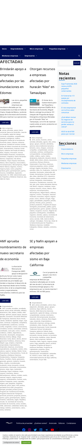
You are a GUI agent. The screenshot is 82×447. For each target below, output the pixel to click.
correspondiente (35, 154)
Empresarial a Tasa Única (38, 164)
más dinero (17, 159)
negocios (3, 379)
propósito (42, 349)
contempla (33, 152)
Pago (53, 199)
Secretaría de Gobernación (45, 217)
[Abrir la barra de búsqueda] (79, 55)
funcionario (40, 172)
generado (3, 361)
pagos (32, 201)
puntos (2, 398)
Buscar (77, 63)
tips (25, 177)
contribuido (3, 331)
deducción (41, 158)
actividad (32, 142)
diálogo (14, 337)
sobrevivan (7, 406)
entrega (47, 323)
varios (23, 408)
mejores (2, 373)
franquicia (14, 357)
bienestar (13, 319)
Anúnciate (53, 423)
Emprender (3, 347)
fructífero (8, 359)
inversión (50, 182)
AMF (24, 312)
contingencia (10, 138)
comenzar (3, 136)
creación (23, 331)
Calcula (2, 321)
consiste (10, 329)
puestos (23, 395)
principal (2, 389)
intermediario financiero (7, 154)
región (16, 400)
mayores (41, 186)
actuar (11, 310)
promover (3, 395)
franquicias (21, 357)
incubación (3, 365)
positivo (22, 385)
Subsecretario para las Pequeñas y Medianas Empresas (13, 176)
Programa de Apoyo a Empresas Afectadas (40, 346)
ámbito (19, 312)
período (53, 201)
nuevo (12, 169)
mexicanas (9, 373)
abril (33, 305)
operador (21, 381)
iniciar (9, 365)
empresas (3, 144)
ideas (1, 153)
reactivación (44, 351)
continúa (40, 152)
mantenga (3, 371)
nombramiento (11, 379)
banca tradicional (41, 146)
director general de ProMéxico (13, 340)
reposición (3, 175)
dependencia (17, 333)
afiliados (23, 310)
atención (43, 144)
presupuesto (18, 387)
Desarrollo (3, 335)
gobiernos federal (42, 331)
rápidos (23, 398)
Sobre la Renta (49, 219)
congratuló (8, 327)
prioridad (9, 389)
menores (38, 188)
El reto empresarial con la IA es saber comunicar (68, 110)
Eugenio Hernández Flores (44, 168)
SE (8, 175)
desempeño (11, 335)
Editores (61, 423)
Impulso (7, 153)
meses (44, 188)
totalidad (46, 225)
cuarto (43, 156)
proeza (20, 389)
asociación (9, 316)
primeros (49, 203)
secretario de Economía (7, 404)
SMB (11, 175)
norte (24, 379)
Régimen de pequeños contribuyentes (43, 212)
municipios (45, 194)
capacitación (34, 313)
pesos (43, 203)
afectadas (10, 130)
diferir (36, 160)
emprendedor (4, 345)
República (22, 400)
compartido (14, 323)
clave (1, 323)
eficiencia (21, 142)
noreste (19, 379)
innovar (20, 153)
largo (7, 369)
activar (4, 130)
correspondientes (46, 154)
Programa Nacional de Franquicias (11, 394)
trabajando (33, 227)
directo (46, 160)
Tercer (46, 221)
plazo (13, 385)
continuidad (17, 329)
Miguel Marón (45, 192)
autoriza (32, 146)
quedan (48, 209)
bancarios (50, 146)
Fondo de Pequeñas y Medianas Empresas (14, 354)
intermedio (12, 367)
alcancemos (4, 312)
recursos (3, 173)
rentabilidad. (10, 173)
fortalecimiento (5, 357)
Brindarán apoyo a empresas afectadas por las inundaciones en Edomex (13, 81)
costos (18, 331)
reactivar (54, 209)
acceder (8, 308)
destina (8, 337)
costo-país (11, 331)
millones (53, 192)
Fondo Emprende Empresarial (41, 326)
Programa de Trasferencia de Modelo (12, 392)
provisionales (42, 207)
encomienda (19, 347)
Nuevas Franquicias (6, 381)
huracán (47, 174)
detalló (32, 160)
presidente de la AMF (7, 387)
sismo (40, 355)
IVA (31, 184)
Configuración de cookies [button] (11, 442)
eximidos (33, 170)
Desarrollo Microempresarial (39, 317)
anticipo (2, 314)
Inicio (4, 49)
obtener (42, 199)
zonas (32, 229)
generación (20, 359)
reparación (18, 173)
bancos (49, 309)
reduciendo (10, 400)
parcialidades (38, 201)
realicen (32, 211)
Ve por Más (42, 360)
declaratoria (33, 158)
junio (37, 184)
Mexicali (53, 337)
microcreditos (21, 163)
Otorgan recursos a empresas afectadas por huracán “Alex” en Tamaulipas (42, 81)
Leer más (5, 122)
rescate (2, 402)
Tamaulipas (39, 221)
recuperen (38, 211)
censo (38, 148)
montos (19, 167)
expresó (8, 351)
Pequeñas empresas (57, 49)
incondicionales (15, 363)
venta (2, 410)
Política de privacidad (24, 423)
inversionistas (21, 367)
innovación (13, 153)
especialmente (4, 349)
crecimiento (49, 315)
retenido (39, 215)
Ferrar (24, 351)
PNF (17, 385)
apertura (8, 314)
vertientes (53, 227)
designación (20, 335)
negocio (47, 196)
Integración (38, 180)
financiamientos (15, 353)
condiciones (14, 325)
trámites (8, 408)
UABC (52, 355)
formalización (46, 329)
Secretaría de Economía (15, 402)
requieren (33, 215)
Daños (48, 156)
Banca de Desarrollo (13, 132)
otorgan (47, 199)
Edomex (14, 142)
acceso (38, 140)
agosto (45, 142)
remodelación (44, 353)
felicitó (19, 351)
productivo (39, 205)
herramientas (39, 174)
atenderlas (49, 144)
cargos (21, 321)
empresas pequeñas (36, 166)
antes (54, 142)
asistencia (33, 309)
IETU (45, 176)
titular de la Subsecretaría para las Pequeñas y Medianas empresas (43, 223)
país (7, 383)
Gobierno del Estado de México (14, 150)
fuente (14, 359)
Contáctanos (71, 423)
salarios (45, 215)
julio (34, 184)
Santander (52, 353)
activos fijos (52, 305)
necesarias (40, 196)
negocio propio (5, 169)
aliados (14, 312)
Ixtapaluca (10, 156)
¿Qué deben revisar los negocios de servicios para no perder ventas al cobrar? (68, 122)
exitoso (2, 351)
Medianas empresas (10, 56)
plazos (48, 343)
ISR (55, 182)
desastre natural (50, 158)
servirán (36, 219)
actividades (43, 305)
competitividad (19, 136)
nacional (2, 377)
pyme (7, 171)
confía (2, 327)
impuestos (51, 176)
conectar (2, 138)
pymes (23, 171)
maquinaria (9, 159)
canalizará (8, 321)
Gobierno (16, 361)
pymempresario (15, 171)
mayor (9, 371)
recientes (3, 400)
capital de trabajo (15, 134)
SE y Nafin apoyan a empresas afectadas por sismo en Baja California (43, 253)
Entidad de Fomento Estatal (16, 144)
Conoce (14, 327)
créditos (17, 138)
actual (7, 310)
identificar (40, 176)
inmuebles (51, 333)
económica (33, 162)
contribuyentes (48, 152)
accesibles (15, 308)
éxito (1, 148)
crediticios (3, 333)
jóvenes (2, 369)
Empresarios (30, 56)
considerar (3, 329)
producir (2, 171)
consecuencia (22, 327)
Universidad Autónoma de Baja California (43, 358)
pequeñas (18, 169)
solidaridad (15, 406)
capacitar (15, 321)
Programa (33, 345)
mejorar (14, 161)
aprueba (2, 316)
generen (9, 361)
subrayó (32, 221)
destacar (2, 337)
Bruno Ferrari (21, 319)
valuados (46, 227)
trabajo (2, 408)
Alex (50, 142)
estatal (52, 323)
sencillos (23, 404)
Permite (38, 203)
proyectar (17, 395)
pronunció (10, 395)
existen (20, 349)
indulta (38, 178)
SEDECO (35, 355)
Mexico (2, 163)
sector (32, 219)
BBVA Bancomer (41, 311)
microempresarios (6, 165)
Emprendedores (17, 49)
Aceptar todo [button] (26, 442)
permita (32, 203)
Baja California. (42, 309)
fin (41, 170)
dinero (9, 142)
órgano (2, 383)
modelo (19, 375)
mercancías (21, 161)
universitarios (16, 408)
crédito (32, 156)
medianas (3, 161)
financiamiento (9, 148)
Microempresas (17, 165)
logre (11, 369)
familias (14, 351)
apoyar (14, 314)
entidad (51, 166)
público (49, 207)
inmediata (44, 178)
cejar (25, 321)
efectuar (40, 162)
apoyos (37, 144)
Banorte (32, 311)
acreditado (22, 308)
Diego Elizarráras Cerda (10, 338)
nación (25, 375)
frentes (2, 359)
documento (53, 160)
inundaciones (20, 154)
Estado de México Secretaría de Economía (13, 146)
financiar (17, 148)
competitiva (23, 323)
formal (39, 329)
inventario (3, 156)
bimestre (32, 148)
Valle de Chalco (5, 179)
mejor (9, 161)
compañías (10, 136)
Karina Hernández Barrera (48, 184)
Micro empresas (36, 49)
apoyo (16, 130)
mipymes (13, 167)
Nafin (38, 341)
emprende (18, 343)
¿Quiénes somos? (40, 423)
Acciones (44, 140)
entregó (32, 168)
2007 (3, 308)
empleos (12, 343)
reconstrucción (34, 353)
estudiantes (14, 349)
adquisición (33, 307)
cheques (43, 148)
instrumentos (4, 367)
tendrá (22, 406)
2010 (33, 140)
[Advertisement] (41, 30)
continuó (24, 329)
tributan (40, 227)
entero (46, 166)
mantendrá (17, 369)
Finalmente (46, 170)
